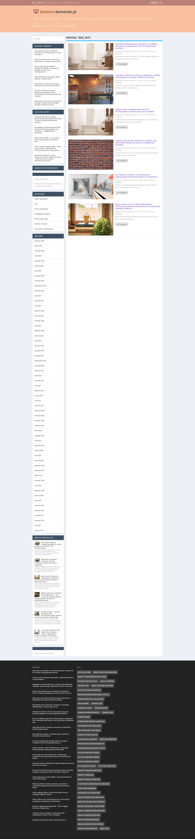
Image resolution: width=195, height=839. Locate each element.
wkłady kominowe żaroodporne (90, 824)
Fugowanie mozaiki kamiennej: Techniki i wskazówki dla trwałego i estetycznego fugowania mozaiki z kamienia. (52, 685)
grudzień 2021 (39, 351)
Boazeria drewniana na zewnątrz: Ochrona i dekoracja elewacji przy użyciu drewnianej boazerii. (136, 46)
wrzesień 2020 (39, 421)
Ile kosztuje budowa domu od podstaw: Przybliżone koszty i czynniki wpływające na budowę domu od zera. (52, 692)
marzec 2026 (39, 266)
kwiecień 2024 (39, 311)
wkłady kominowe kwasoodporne (91, 811)
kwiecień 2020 (39, 445)
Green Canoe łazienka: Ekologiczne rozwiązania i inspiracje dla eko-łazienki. (135, 110)
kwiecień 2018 (39, 490)
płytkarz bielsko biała (86, 766)
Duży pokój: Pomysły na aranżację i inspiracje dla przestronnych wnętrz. (48, 84)
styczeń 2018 (39, 505)
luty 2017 (38, 525)
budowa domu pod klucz (87, 681)
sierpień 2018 (39, 470)
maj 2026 (38, 256)
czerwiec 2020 (39, 436)
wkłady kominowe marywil (88, 820)
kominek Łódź (97, 703)
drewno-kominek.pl (129, 51)
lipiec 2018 (38, 475)
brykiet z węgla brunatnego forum (92, 677)
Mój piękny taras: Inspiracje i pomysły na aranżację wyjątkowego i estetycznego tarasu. (50, 706)
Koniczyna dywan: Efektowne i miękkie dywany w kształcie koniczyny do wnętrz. (53, 764)
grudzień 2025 (39, 276)
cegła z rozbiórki (107, 681)
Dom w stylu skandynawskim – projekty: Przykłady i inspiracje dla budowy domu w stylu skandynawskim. (47, 69)
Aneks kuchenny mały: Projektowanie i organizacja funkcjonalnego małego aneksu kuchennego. (50, 749)
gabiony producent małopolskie (90, 699)
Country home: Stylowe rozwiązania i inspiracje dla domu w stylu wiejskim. (52, 678)
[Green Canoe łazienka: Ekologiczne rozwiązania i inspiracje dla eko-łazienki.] (90, 121)
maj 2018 (38, 485)
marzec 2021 (39, 396)
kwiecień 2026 (39, 261)
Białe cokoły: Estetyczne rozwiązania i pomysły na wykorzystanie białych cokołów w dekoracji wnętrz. (137, 206)
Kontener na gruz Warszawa (89, 726)
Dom (36, 19)
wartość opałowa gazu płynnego (91, 802)
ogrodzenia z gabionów (87, 739)
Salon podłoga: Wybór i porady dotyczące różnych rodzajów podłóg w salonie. (50, 793)
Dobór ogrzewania (72, 19)
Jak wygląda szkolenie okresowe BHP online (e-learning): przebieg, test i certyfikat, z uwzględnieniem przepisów (47, 130)
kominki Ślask (107, 712)
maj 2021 (38, 386)
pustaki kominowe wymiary (88, 757)
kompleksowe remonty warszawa (91, 721)
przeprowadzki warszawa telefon (91, 748)
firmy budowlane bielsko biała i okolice (93, 695)
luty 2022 (38, 341)
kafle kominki (83, 703)
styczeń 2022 (39, 346)
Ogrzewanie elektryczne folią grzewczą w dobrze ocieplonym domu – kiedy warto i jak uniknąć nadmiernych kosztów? (48, 158)
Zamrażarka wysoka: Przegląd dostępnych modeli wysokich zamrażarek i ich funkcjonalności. (48, 545)
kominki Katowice (85, 708)
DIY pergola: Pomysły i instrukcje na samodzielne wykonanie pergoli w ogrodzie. (136, 176)
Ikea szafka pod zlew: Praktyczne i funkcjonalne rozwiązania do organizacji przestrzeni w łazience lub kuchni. (51, 756)
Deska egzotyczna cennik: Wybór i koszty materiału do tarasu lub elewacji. (52, 778)
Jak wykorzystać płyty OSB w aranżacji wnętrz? (49, 820)
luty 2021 (38, 401)
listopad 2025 (39, 281)
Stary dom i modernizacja (63, 26)
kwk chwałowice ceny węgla (89, 730)
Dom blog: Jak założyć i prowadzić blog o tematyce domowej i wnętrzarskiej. (50, 735)
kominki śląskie (84, 717)
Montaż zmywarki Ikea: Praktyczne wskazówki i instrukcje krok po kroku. (48, 60)
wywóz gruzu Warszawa (87, 828)
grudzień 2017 (39, 510)
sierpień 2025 (39, 291)
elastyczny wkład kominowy (89, 690)
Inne (86, 19)
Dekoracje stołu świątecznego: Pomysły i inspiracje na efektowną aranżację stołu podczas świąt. (51, 699)
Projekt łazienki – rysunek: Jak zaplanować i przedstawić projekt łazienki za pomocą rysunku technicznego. (48, 614)
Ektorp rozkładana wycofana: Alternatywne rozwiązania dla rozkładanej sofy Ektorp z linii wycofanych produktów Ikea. (53, 720)
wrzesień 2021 (39, 366)
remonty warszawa (85, 775)
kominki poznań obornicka (88, 712)
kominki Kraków (101, 708)
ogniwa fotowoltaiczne (87, 735)
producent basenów (108, 739)
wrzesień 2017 (39, 520)
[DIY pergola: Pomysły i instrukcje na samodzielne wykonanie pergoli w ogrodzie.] (90, 186)
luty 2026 (38, 271)
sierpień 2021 (39, 371)
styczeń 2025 (39, 301)
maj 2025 (38, 296)
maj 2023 (38, 326)
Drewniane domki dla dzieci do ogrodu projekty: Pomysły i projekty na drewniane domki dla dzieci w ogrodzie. (53, 771)
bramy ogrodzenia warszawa (105, 672)
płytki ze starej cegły (106, 766)
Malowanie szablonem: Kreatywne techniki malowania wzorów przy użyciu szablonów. (46, 562)
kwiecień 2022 (39, 331)
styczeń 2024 (39, 316)
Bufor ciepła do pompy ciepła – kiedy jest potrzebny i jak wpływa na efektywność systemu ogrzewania (48, 148)
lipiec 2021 (38, 376)
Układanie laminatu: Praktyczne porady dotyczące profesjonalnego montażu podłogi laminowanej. (50, 712)
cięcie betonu (83, 686)
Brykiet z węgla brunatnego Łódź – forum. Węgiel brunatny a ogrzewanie (50, 807)
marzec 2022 (39, 336)
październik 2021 (40, 361)
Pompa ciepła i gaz (143, 19)
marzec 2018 (39, 495)
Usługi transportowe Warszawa (91, 797)
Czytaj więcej (122, 64)
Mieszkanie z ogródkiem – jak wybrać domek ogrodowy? (61, 3)
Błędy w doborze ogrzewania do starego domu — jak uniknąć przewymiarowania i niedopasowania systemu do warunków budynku (48, 596)
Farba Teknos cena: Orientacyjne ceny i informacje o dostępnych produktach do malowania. (51, 800)
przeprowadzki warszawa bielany (91, 744)
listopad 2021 (39, 356)
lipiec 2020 (38, 430)
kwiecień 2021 (39, 391)
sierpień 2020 (39, 426)
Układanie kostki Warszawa (89, 793)
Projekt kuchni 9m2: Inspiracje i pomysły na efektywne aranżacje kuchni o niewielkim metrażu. (136, 143)
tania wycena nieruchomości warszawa (93, 784)
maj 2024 (38, 306)
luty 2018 (38, 500)
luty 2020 (38, 455)
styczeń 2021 (39, 406)
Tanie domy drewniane (87, 788)
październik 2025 (40, 286)
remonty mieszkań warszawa (89, 770)
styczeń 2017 (39, 530)
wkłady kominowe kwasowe (89, 815)
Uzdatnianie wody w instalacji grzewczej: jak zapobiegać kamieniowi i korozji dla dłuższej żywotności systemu (48, 119)
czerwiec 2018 (39, 480)
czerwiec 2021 (39, 381)
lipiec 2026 (38, 246)
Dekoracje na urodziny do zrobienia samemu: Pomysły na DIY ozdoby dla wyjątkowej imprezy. (52, 671)
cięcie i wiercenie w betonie (102, 686)
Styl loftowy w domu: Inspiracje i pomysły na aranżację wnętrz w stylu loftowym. (48, 52)
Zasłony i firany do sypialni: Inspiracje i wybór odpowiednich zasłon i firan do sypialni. (137, 76)
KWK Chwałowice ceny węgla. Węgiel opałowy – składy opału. (47, 78)
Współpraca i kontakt (51, 19)
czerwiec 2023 (39, 321)
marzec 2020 (39, 450)
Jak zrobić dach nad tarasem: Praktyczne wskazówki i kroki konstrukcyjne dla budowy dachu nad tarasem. (48, 93)
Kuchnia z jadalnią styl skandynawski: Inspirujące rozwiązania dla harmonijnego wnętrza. (49, 742)
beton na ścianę (84, 672)
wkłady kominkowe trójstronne (91, 806)
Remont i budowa (41, 26)
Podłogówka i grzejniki (121, 19)
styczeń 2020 (39, 461)
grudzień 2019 (39, 465)
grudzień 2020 (39, 411)
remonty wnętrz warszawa (89, 779)
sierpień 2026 (39, 241)
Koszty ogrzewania (99, 19)
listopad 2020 (39, 416)
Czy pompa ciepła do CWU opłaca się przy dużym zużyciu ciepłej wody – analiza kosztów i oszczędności (47, 633)
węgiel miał (104, 828)
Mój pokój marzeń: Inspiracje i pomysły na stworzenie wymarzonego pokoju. (51, 728)
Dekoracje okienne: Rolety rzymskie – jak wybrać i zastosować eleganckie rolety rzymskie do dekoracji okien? (50, 785)
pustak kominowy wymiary (88, 761)
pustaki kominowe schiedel (88, 753)
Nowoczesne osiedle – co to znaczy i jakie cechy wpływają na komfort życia (47, 139)
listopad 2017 (39, 515)
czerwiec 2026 (39, 251)
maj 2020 (38, 441)
